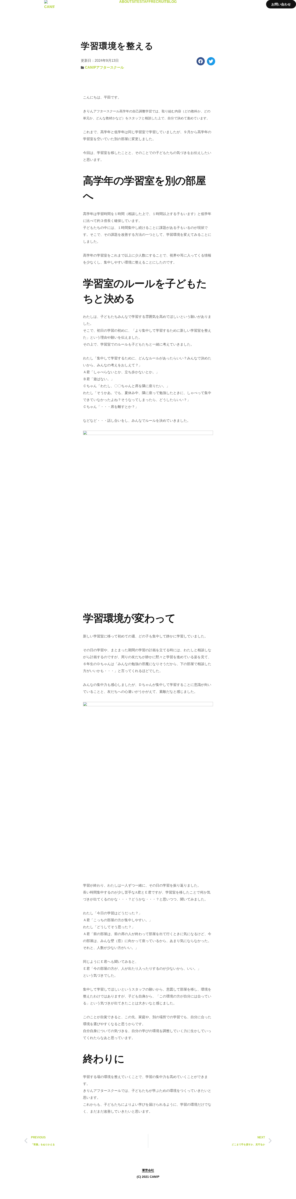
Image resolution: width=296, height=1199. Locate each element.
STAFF (145, 1)
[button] (201, 61)
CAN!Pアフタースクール (104, 67)
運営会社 (148, 1170)
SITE (136, 1)
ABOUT (125, 1)
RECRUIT (159, 1)
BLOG (172, 1)
